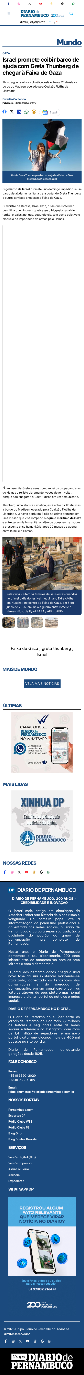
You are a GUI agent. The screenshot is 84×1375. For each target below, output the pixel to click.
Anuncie (14, 1175)
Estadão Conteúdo (14, 99)
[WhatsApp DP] (73, 3)
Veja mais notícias (42, 683)
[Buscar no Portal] (71, 13)
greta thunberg (56, 648)
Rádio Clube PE (19, 1127)
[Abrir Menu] (8, 13)
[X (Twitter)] (29, 3)
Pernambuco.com (20, 1110)
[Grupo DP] (42, 1361)
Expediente (16, 1181)
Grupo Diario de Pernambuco (35, 1329)
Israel (42, 654)
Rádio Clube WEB (20, 1121)
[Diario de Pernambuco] (42, 13)
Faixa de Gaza (24, 648)
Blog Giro (15, 1133)
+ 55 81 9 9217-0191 (22, 1080)
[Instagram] (19, 3)
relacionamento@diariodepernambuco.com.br (41, 1092)
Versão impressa (20, 1163)
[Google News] (62, 3)
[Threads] (51, 3)
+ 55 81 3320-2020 (22, 1076)
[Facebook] (10, 3)
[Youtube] (40, 3)
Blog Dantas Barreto (22, 1139)
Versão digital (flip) (22, 1157)
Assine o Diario (18, 1169)
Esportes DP (16, 1116)
